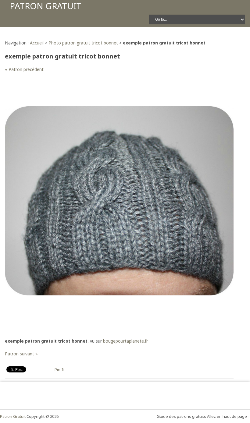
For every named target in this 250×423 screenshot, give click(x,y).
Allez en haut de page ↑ (228, 416)
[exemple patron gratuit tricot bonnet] (119, 294)
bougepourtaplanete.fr (125, 341)
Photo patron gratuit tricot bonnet (83, 43)
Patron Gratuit (45, 6)
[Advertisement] (116, 92)
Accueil (37, 43)
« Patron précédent (24, 69)
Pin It (59, 369)
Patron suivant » (21, 354)
